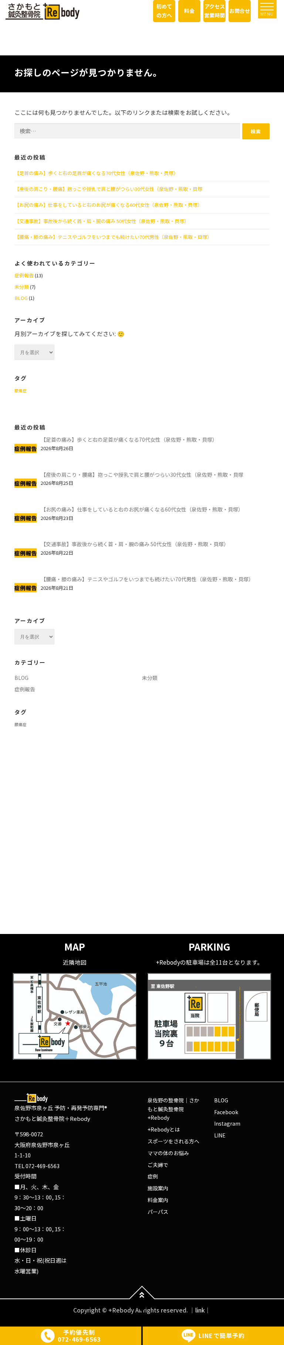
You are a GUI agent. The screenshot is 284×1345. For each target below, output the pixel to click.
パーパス (158, 1211)
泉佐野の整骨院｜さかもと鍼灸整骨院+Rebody (173, 1109)
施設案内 (158, 1188)
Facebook (226, 1112)
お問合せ (239, 10)
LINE (220, 1135)
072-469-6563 (43, 1166)
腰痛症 (20, 390)
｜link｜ (200, 1310)
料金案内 (158, 1200)
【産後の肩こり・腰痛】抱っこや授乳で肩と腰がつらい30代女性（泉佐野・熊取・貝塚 (108, 188)
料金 (189, 10)
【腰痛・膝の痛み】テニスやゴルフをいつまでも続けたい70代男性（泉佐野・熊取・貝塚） (113, 236)
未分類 (21, 286)
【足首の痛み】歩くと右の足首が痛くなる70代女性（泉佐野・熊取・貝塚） (96, 173)
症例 (153, 1176)
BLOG (21, 297)
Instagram (227, 1123)
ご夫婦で (158, 1164)
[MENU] (267, 6)
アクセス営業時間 (214, 11)
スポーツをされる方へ (173, 1141)
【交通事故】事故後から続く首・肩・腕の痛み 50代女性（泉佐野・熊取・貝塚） (101, 221)
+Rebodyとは (164, 1129)
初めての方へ (164, 11)
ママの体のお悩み (168, 1153)
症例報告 (24, 275)
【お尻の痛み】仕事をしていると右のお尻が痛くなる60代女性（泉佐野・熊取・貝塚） (108, 204)
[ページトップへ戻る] (142, 1299)
